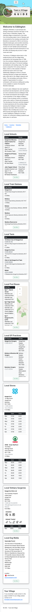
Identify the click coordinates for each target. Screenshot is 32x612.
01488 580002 (9, 262)
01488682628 (22, 148)
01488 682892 (9, 406)
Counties (11, 125)
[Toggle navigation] (16, 2)
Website (7, 507)
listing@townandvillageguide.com (13, 599)
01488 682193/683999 (11, 503)
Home (6, 125)
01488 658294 (9, 357)
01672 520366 (9, 369)
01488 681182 (9, 242)
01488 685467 (9, 252)
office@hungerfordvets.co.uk (13, 505)
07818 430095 (9, 272)
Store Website (9, 408)
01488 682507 (9, 343)
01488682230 (22, 162)
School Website (22, 150)
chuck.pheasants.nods (11, 577)
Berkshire (18, 125)
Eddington (9, 127)
